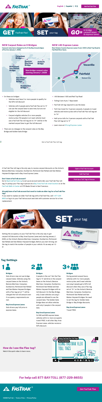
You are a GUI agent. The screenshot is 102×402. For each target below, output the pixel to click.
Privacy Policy (31, 398)
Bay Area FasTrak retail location (46, 184)
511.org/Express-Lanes (73, 125)
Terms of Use (20, 398)
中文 (76, 6)
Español (69, 6)
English (60, 6)
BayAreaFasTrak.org (14, 181)
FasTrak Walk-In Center (11, 186)
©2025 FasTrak (8, 398)
